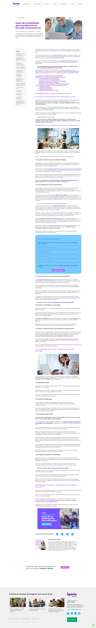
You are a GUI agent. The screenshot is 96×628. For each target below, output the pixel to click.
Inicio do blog (21, 17)
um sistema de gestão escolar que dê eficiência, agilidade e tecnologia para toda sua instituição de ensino (56, 501)
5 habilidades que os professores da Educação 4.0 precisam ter (20, 59)
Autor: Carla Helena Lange (21, 31)
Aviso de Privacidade (25, 618)
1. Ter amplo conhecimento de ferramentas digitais (20, 63)
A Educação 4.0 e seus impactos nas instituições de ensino (20, 54)
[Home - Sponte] (16, 4)
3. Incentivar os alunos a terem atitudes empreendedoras (20, 71)
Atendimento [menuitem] (63, 4)
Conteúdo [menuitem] (79, 4)
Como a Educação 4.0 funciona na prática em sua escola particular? (20, 84)
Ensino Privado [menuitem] (37, 4)
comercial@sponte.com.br (74, 609)
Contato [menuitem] (72, 4)
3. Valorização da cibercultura (19, 94)
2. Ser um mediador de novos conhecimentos (20, 67)
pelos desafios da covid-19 (60, 55)
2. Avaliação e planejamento (19, 91)
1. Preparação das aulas (19, 88)
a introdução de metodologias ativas (68, 60)
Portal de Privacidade (13, 618)
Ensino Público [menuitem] (26, 4)
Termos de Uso (74, 265)
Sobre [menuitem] (54, 4)
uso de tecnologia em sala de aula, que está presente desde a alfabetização (63, 169)
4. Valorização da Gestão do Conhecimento (19, 97)
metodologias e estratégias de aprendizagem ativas (49, 218)
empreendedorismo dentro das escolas (45, 279)
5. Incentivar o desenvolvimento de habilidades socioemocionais (20, 80)
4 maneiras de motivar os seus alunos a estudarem (54, 203)
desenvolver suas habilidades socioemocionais (67, 339)
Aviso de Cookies (35, 618)
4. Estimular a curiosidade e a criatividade (19, 75)
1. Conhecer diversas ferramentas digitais (48, 78)
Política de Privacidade (64, 265)
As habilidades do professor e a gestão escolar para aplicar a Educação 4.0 (20, 103)
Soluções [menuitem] (47, 4)
